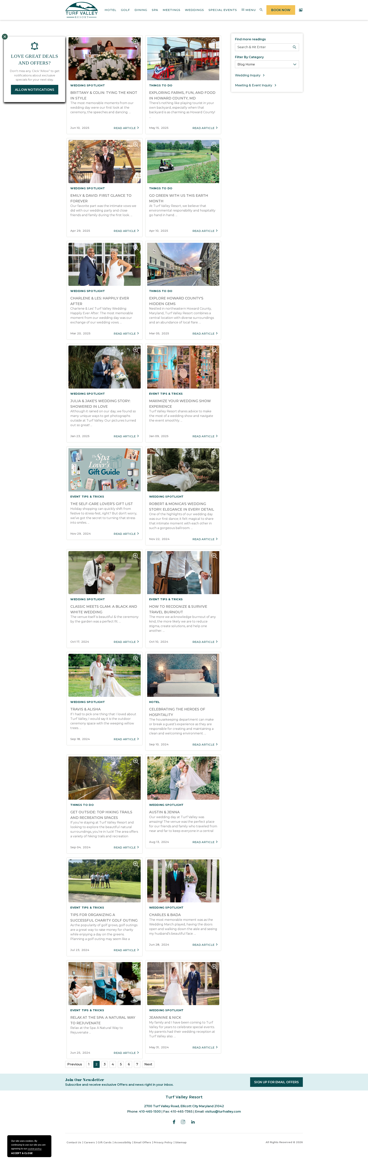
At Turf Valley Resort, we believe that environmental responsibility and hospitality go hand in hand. (182, 210)
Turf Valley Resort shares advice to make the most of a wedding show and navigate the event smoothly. (181, 415)
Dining (141, 10)
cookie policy (35, 1148)
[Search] (294, 47)
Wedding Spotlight (87, 85)
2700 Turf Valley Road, (184, 1106)
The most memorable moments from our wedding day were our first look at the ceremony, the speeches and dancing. (102, 107)
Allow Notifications (34, 90)
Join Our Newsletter (84, 1079)
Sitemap (180, 1142)
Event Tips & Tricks (166, 393)
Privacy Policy (163, 1142)
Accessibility (122, 1142)
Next (148, 1064)
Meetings (171, 10)
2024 (80, 533)
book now (280, 10)
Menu (250, 10)
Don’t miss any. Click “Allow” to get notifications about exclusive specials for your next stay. (34, 75)
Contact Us (74, 1142)
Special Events (223, 10)
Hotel (110, 10)
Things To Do (160, 85)
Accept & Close (22, 1153)
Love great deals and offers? (34, 59)
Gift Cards (105, 1142)
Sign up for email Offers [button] (278, 1083)
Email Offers (142, 1142)
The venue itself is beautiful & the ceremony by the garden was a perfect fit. (104, 619)
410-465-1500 (150, 1111)
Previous (74, 1064)
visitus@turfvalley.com (223, 1111)
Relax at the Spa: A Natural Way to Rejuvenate (96, 1030)
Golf (125, 10)
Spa (155, 10)
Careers (89, 1142)
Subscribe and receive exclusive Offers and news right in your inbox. (119, 1084)
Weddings (194, 10)
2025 (79, 128)
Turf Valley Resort (184, 1097)
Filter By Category (249, 57)
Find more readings (250, 39)
